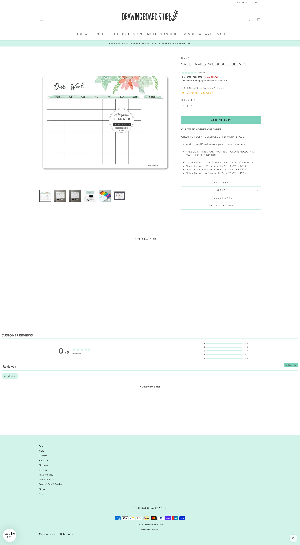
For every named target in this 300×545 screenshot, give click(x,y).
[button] (225, 343)
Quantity (188, 100)
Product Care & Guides (50, 484)
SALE (222, 34)
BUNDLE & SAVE (197, 34)
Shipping (199, 80)
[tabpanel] (150, 397)
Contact (43, 455)
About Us (43, 460)
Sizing (42, 489)
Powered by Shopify (150, 529)
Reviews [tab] (9, 366)
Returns (43, 469)
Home (184, 58)
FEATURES (221, 182)
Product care (221, 197)
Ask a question (221, 205)
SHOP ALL (82, 34)
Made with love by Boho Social (56, 533)
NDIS (101, 34)
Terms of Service (47, 479)
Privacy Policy (46, 474)
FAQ (41, 493)
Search (42, 446)
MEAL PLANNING (162, 34)
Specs (221, 190)
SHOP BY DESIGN (126, 34)
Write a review (291, 365)
